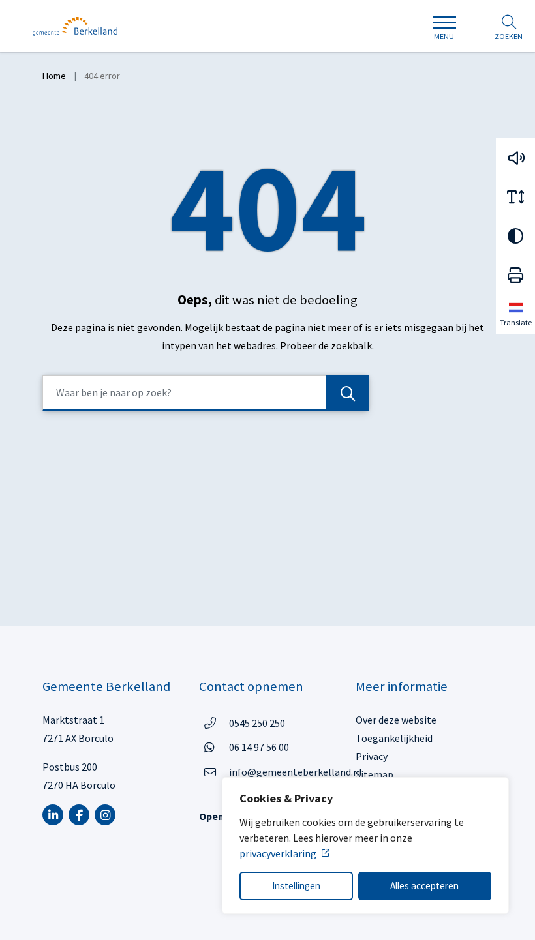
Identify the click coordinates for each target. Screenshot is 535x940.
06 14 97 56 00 (259, 747)
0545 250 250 (257, 722)
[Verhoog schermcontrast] (515, 236)
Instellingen (296, 885)
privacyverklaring (277, 853)
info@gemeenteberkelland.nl (295, 771)
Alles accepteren (424, 885)
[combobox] (205, 393)
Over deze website (396, 719)
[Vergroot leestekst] (515, 196)
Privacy (372, 756)
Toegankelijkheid (394, 737)
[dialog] (365, 845)
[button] (515, 157)
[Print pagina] (515, 275)
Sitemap (374, 774)
